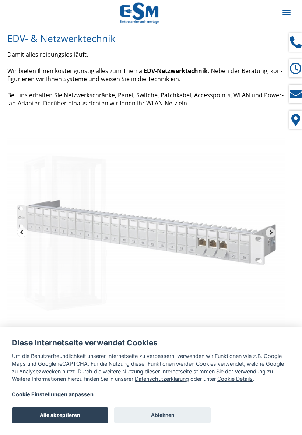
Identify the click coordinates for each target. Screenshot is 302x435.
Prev (22, 232)
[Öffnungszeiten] (295, 68)
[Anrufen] (295, 42)
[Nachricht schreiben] (295, 94)
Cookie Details (235, 379)
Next (270, 232)
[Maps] (295, 120)
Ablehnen (162, 415)
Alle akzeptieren (60, 415)
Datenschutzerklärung (162, 379)
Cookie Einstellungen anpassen (53, 394)
